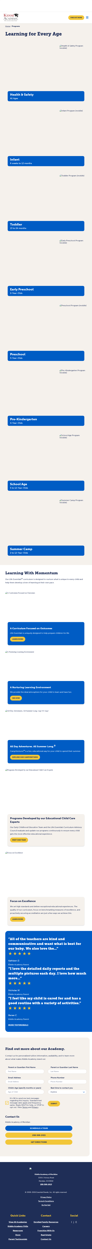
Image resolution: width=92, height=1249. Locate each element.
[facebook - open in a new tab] (73, 1222)
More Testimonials (18, 1025)
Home (7, 26)
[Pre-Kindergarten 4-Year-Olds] (73, 373)
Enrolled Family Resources (46, 1222)
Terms (25, 1107)
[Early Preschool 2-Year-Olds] (73, 243)
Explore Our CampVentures (25, 757)
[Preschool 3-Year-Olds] (73, 305)
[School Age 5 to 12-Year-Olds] (73, 437)
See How (16, 698)
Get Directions (39, 1142)
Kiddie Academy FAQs (18, 1226)
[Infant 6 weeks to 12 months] (71, 111)
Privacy (35, 1107)
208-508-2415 (39, 1135)
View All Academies (18, 1222)
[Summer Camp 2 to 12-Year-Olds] (73, 502)
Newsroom (18, 1230)
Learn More (17, 639)
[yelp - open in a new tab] (76, 1222)
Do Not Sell (46, 1205)
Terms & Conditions (46, 1201)
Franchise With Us (46, 1230)
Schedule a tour (39, 1128)
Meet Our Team (19, 840)
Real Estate (46, 1235)
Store (17, 1235)
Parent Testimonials (18, 1239)
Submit (54, 1104)
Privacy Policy (46, 1197)
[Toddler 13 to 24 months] (72, 176)
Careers (46, 1226)
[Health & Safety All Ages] (73, 48)
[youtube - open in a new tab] (71, 1222)
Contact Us (46, 1239)
